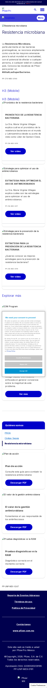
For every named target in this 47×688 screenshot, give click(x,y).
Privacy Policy (11, 351)
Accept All (23, 371)
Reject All (23, 364)
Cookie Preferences (38, 685)
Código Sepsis (12, 438)
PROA (8, 433)
